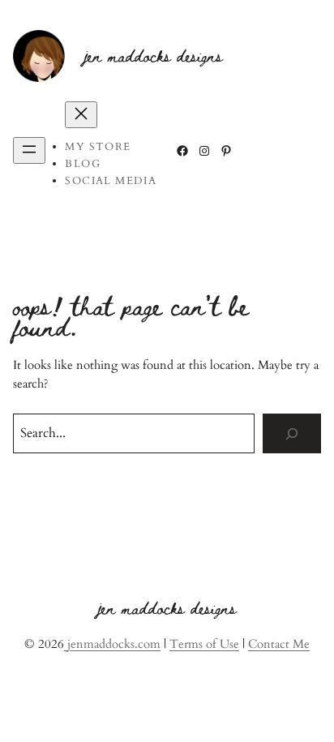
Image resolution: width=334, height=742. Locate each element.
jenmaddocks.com (112, 644)
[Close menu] (81, 114)
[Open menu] (29, 150)
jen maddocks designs (153, 55)
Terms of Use (204, 644)
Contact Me (279, 644)
